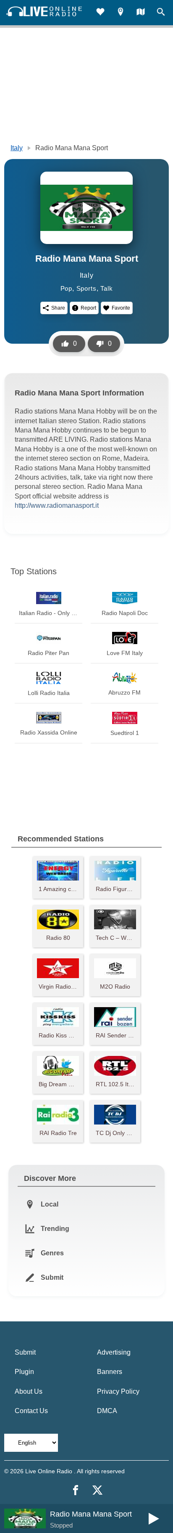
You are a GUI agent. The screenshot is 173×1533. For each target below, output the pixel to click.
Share (58, 308)
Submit (25, 1352)
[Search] (161, 12)
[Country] (141, 12)
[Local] (120, 12)
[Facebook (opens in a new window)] (76, 1490)
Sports (86, 288)
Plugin (24, 1371)
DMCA (107, 1410)
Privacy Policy (118, 1391)
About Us (28, 1391)
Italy (16, 147)
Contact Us (31, 1410)
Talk (106, 288)
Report (88, 308)
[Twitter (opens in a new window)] (97, 1490)
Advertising (114, 1352)
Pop (66, 288)
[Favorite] (100, 12)
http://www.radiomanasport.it (57, 505)
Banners (109, 1371)
